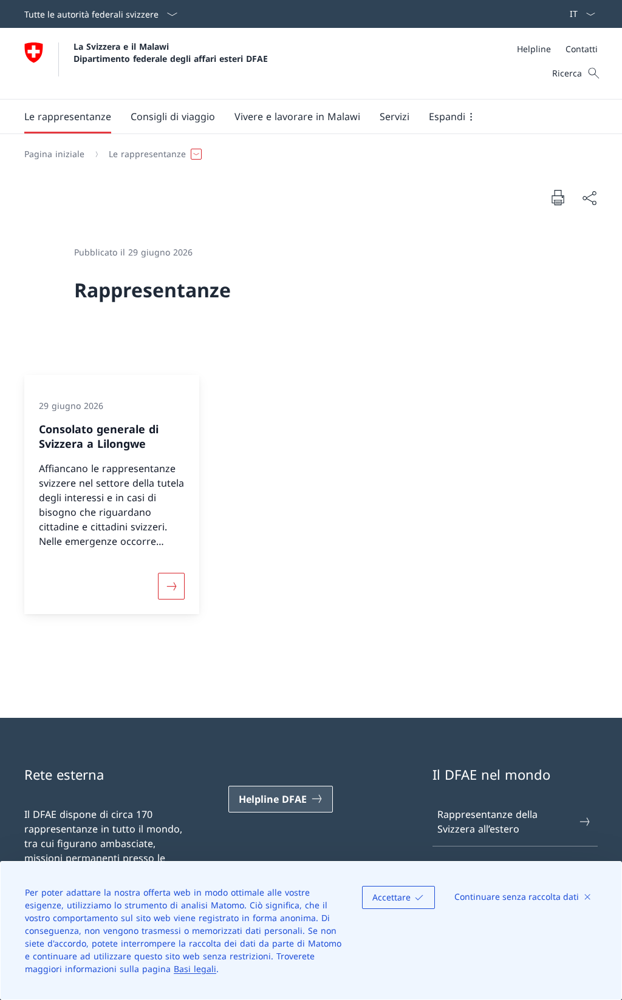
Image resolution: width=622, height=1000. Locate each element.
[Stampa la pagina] (557, 197)
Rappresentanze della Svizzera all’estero (487, 822)
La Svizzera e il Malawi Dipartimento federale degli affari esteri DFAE (170, 52)
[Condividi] (589, 198)
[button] (68, 116)
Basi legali (195, 969)
